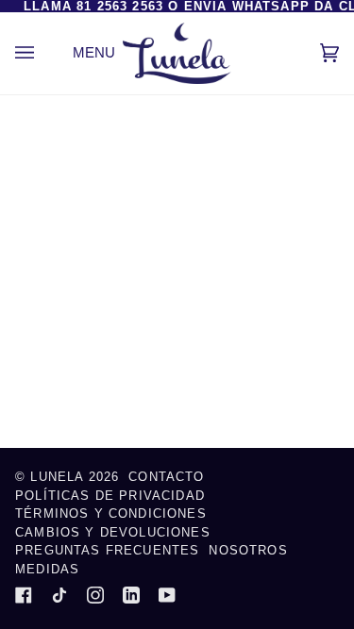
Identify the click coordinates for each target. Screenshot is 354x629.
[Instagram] (95, 595)
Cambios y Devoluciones (113, 532)
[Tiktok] (59, 595)
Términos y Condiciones (111, 513)
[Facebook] (23, 595)
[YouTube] (167, 595)
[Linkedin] (131, 595)
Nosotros (248, 550)
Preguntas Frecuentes (107, 550)
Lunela (59, 477)
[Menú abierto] (43, 53)
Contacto (166, 477)
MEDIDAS (47, 569)
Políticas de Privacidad (110, 495)
